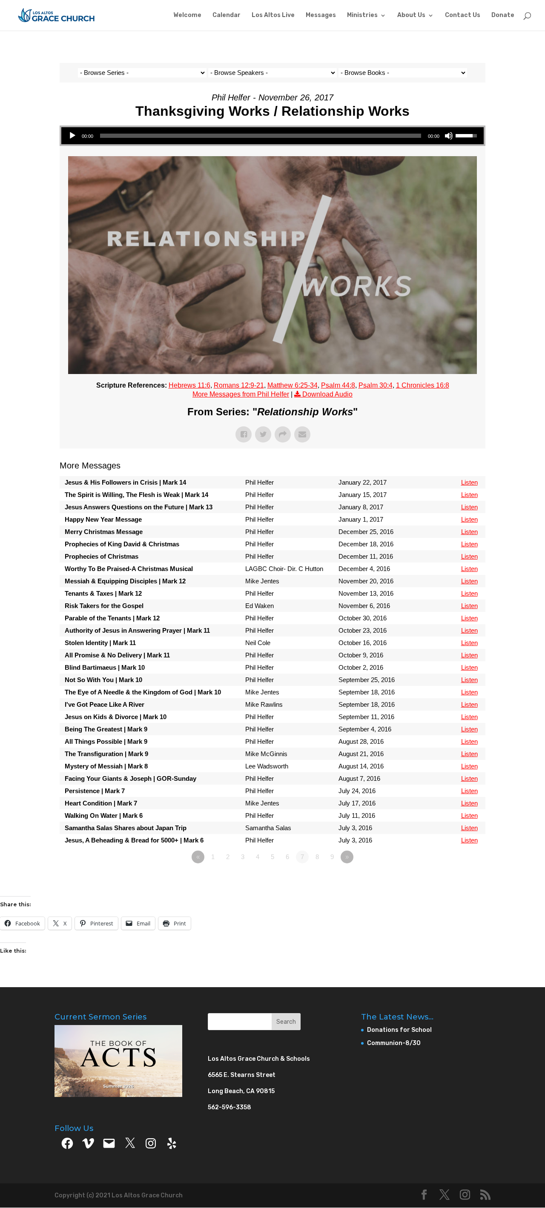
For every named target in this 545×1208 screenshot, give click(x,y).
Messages (321, 15)
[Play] (72, 135)
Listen (469, 482)
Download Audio (327, 394)
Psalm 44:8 (338, 385)
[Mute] (449, 135)
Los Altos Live (273, 15)
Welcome (187, 15)
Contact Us (462, 15)
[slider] (260, 136)
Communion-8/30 (394, 1043)
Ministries (362, 15)
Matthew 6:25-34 (292, 385)
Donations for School (399, 1030)
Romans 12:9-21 (239, 385)
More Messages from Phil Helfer (240, 394)
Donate (502, 15)
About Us (411, 15)
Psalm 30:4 (376, 385)
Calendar (226, 15)
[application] (272, 135)
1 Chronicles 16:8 (422, 385)
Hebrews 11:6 (189, 385)
